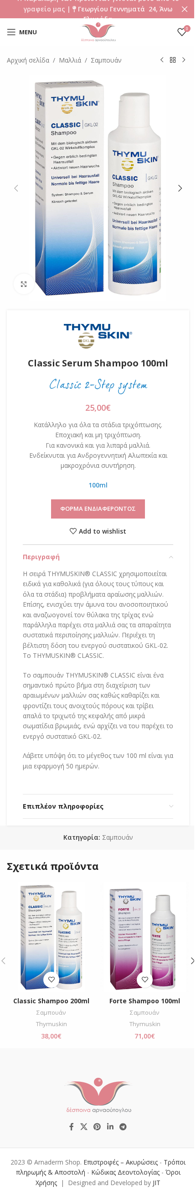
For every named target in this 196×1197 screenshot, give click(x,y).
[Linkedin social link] (110, 1126)
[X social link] (83, 1126)
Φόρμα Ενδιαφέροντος (98, 508)
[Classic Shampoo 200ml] (51, 937)
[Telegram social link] (122, 1126)
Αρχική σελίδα (28, 60)
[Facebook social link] (71, 1126)
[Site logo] (98, 31)
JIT (156, 1182)
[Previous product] (161, 60)
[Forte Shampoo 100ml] (144, 937)
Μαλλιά (70, 60)
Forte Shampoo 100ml (144, 1000)
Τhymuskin (51, 1024)
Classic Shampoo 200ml (51, 1000)
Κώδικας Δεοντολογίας (125, 1172)
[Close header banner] (184, 9)
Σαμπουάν (106, 60)
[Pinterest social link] (97, 1126)
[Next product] (183, 60)
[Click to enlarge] (24, 284)
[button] (16, 188)
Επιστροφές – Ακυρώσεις (121, 1162)
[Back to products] (172, 60)
